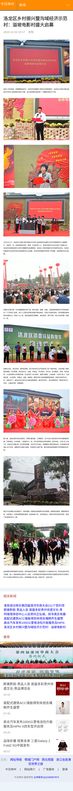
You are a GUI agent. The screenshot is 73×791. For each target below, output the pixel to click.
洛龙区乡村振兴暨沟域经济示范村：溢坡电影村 (35, 627)
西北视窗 (48, 759)
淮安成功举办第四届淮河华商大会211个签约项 (34, 605)
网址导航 (16, 759)
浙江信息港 (63, 759)
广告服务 (48, 769)
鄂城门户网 (32, 759)
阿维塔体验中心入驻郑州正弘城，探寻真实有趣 (35, 614)
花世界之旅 (35, 764)
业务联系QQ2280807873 (46, 777)
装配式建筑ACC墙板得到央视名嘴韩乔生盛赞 (33, 618)
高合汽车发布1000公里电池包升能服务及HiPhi (34, 622)
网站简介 (29, 769)
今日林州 (7, 4)
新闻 (22, 5)
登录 (65, 769)
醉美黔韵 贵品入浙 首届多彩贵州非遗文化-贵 (33, 609)
